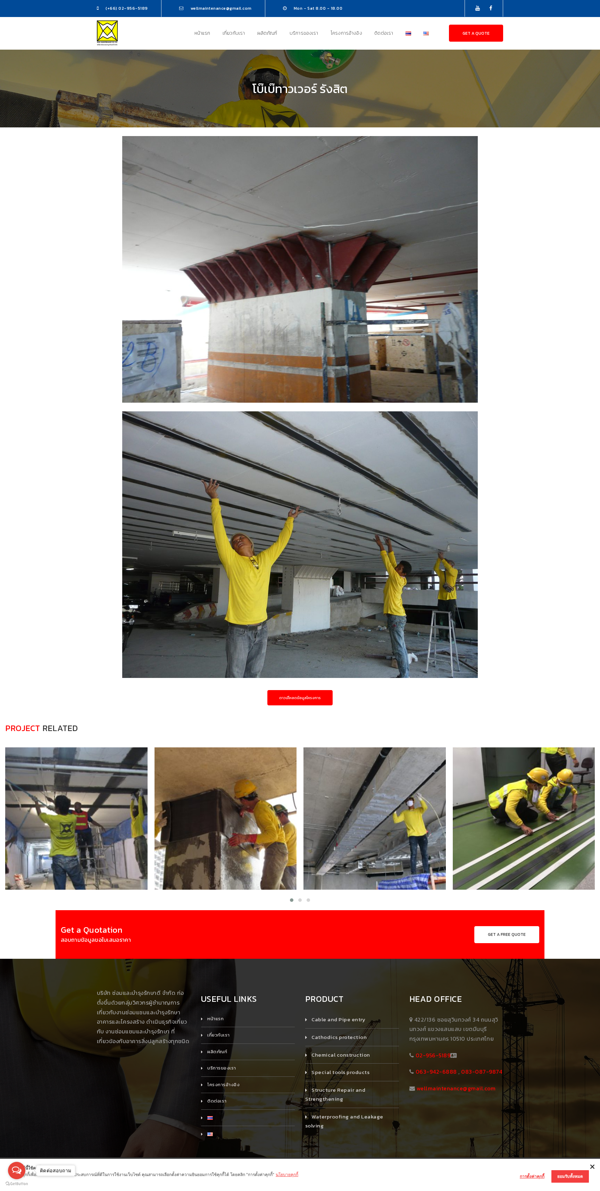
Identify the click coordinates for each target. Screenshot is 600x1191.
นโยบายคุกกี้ (287, 1174)
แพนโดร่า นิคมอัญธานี (523, 826)
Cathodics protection (339, 1037)
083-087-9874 (481, 1071)
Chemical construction (340, 1055)
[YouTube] (477, 8)
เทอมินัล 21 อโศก (76, 826)
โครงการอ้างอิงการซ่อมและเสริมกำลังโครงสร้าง (76, 842)
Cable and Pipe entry (338, 1019)
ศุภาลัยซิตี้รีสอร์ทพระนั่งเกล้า (225, 826)
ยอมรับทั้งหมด (570, 1176)
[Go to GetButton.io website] (17, 1184)
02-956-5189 (433, 1055)
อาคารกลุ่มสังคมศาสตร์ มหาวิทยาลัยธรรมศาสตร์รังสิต (374, 826)
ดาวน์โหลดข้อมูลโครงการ (300, 698)
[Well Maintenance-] (107, 32)
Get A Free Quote (507, 934)
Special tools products (340, 1072)
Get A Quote (476, 33)
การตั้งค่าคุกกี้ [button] (532, 1176)
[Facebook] (490, 8)
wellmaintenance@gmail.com (456, 1088)
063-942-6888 (436, 1071)
